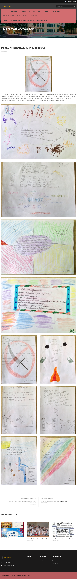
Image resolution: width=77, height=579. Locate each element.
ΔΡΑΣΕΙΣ (25, 15)
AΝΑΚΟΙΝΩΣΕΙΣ (14, 11)
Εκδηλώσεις (55, 563)
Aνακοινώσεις (43, 560)
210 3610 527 (7, 562)
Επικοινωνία (29, 560)
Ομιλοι (24, 11)
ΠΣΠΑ (5, 11)
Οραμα (46, 11)
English (69, 1)
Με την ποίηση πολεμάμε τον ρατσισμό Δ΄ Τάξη (54, 501)
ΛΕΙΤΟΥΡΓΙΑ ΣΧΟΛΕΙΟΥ (35, 11)
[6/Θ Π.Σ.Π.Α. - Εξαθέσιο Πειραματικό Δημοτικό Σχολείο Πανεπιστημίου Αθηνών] (7, 6)
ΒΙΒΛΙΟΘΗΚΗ (34, 15)
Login (74, 1)
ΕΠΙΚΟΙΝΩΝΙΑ (55, 11)
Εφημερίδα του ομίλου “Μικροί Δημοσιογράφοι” (64, 538)
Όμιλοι (53, 560)
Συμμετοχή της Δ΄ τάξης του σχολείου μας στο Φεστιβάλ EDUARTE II (38, 538)
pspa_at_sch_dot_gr (9, 565)
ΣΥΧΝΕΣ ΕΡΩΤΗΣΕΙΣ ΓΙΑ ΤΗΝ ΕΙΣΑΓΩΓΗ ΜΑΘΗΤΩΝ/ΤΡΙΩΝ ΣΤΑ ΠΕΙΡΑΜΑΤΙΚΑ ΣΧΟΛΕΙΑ (25, 20)
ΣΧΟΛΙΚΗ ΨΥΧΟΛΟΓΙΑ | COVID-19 (11, 15)
